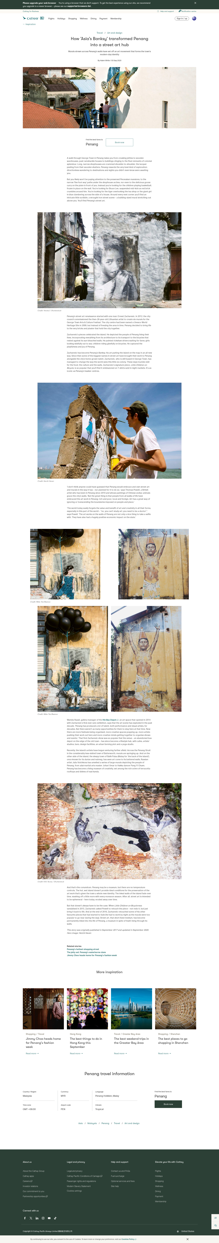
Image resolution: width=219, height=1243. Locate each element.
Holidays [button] (61, 18)
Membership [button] (116, 18)
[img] (195, 3)
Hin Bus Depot (110, 719)
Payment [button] (103, 18)
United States (187, 1231)
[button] (188, 1239)
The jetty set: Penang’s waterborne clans (86, 952)
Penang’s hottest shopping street (83, 949)
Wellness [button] (84, 18)
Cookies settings (74, 1191)
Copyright (27, 1231)
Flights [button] (51, 18)
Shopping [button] (72, 18)
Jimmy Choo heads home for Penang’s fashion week (92, 955)
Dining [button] (93, 18)
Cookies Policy (128, 1239)
